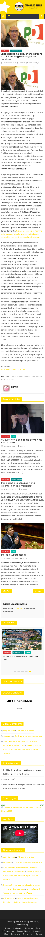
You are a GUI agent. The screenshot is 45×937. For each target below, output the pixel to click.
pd (7, 379)
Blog (38, 928)
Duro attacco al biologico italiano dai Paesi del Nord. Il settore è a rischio (23, 786)
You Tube (8, 819)
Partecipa (18, 928)
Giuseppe (7, 736)
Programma (9, 931)
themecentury (22, 924)
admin (22, 63)
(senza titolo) (9, 779)
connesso (18, 608)
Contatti (39, 934)
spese (11, 379)
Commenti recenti (13, 850)
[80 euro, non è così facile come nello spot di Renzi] (22, 418)
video (5, 934)
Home (7, 928)
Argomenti (37, 931)
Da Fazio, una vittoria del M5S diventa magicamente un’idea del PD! (8, 591)
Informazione (16, 51)
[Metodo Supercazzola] (22, 536)
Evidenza (5, 51)
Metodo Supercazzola (13, 554)
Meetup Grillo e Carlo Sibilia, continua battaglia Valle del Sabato (22, 749)
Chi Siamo (29, 928)
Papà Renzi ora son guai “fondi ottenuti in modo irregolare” (18, 484)
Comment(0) (34, 63)
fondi (26, 376)
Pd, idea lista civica (26, 730)
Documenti (15, 934)
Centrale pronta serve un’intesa (28, 736)
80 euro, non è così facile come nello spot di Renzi (21, 441)
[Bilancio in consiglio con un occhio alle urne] (22, 639)
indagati (31, 376)
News (14, 436)
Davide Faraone (16, 376)
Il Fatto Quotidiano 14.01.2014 (13, 369)
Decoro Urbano (23, 931)
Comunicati (27, 934)
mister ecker (8, 898)
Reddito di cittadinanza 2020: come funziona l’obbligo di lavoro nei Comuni (22, 772)
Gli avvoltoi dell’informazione (39, 591)
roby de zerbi (9, 730)
